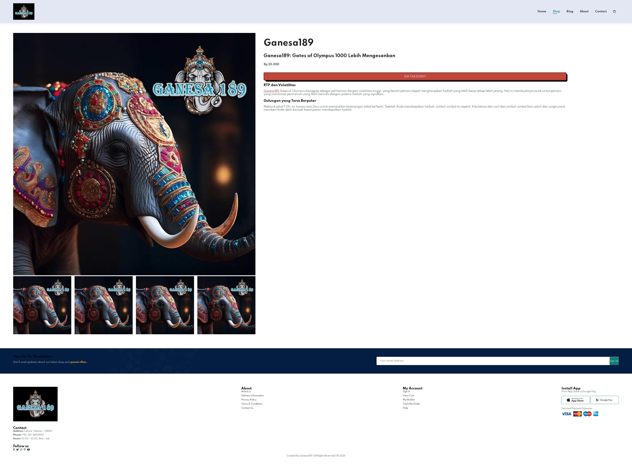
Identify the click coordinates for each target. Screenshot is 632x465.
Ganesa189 (271, 91)
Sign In (406, 391)
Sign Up (614, 361)
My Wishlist (409, 400)
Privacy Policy (248, 400)
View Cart (408, 396)
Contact (601, 11)
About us (246, 391)
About (584, 11)
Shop (556, 11)
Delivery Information (252, 396)
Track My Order (411, 404)
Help (405, 408)
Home (542, 11)
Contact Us (247, 408)
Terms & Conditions (251, 404)
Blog (570, 11)
